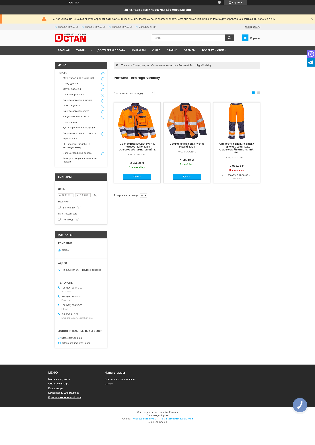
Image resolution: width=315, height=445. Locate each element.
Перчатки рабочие (73, 94)
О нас (156, 50)
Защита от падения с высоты (79, 133)
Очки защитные (71, 105)
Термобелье (70, 138)
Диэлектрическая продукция (79, 127)
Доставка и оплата (111, 50)
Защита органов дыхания (77, 100)
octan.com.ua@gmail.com (76, 343)
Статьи (172, 50)
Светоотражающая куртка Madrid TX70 (187, 145)
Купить (137, 176)
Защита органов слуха (76, 111)
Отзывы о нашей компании (120, 379)
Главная (64, 50)
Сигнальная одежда (163, 65)
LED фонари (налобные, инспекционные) (76, 146)
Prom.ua (173, 412)
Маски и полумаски (59, 379)
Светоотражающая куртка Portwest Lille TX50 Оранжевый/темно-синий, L (137, 146)
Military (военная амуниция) (78, 78)
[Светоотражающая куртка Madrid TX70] (187, 120)
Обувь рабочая (72, 89)
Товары (81, 50)
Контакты (138, 50)
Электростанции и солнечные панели (79, 160)
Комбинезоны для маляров (63, 392)
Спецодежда (141, 65)
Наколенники (70, 122)
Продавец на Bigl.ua (157, 415)
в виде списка (258, 93)
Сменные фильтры (58, 383)
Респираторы (55, 388)
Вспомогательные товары (77, 153)
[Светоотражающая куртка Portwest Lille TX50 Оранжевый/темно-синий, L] (137, 120)
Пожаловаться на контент (145, 418)
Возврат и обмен (214, 50)
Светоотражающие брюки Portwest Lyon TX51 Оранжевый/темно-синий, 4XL (236, 148)
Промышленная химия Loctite (64, 397)
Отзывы (190, 50)
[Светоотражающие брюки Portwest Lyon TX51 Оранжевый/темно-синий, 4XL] (236, 120)
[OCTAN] (70, 40)
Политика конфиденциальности (176, 418)
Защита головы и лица (76, 116)
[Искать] (229, 37)
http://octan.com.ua (71, 337)
